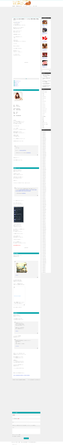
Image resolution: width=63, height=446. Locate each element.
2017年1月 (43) (44, 258)
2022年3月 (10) (44, 183)
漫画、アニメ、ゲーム (45, 122)
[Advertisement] (31, 11)
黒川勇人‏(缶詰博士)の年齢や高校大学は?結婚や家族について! (44, 34)
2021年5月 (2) (44, 198)
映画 (43, 119)
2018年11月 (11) (44, 227)
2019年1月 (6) (44, 224)
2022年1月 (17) (44, 186)
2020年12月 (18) (44, 204)
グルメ (43, 99)
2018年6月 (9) (44, 235)
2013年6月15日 (29, 152)
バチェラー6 (44, 107)
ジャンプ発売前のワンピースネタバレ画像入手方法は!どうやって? (44, 42)
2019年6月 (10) (44, 218)
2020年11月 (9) (44, 206)
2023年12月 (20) (44, 152)
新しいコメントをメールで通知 (16, 434)
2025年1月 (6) (44, 137)
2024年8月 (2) (44, 143)
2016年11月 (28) (44, 261)
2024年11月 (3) (44, 140)
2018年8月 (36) (44, 232)
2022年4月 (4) (44, 181)
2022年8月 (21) (44, 175)
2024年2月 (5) (44, 149)
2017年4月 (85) (44, 253)
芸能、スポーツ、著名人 (17, 22)
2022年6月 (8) (44, 178)
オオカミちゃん (44, 96)
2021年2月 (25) (44, 201)
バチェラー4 (44, 104)
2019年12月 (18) (44, 209)
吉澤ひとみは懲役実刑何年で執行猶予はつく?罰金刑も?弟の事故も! (21, 375)
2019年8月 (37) (44, 215)
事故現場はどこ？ (17, 85)
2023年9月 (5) (44, 157)
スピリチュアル (44, 101)
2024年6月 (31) (44, 146)
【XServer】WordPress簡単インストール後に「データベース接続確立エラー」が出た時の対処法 (46, 75)
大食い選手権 (44, 116)
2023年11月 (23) (44, 154)
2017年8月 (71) (44, 247)
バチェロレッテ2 (44, 110)
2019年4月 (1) (44, 221)
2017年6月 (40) (44, 250)
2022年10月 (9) (44, 172)
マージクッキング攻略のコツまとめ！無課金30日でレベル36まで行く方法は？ (46, 78)
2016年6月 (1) (44, 267)
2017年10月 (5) (44, 244)
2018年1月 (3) (44, 241)
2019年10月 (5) (44, 212)
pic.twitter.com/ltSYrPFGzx (23, 150)
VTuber (43, 93)
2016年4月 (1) (44, 270)
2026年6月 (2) (44, 131)
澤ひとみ (15, 304)
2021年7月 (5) (44, 195)
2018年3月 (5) (44, 238)
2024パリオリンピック (45, 90)
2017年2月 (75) (44, 256)
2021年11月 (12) (44, 189)
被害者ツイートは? (17, 82)
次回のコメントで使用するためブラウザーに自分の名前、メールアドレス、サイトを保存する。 (24, 425)
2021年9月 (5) (44, 192)
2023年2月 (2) (44, 166)
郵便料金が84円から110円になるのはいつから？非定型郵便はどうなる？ (44, 66)
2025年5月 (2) (44, 134)
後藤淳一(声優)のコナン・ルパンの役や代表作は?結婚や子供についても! (44, 50)
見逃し (43, 125)
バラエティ (44, 113)
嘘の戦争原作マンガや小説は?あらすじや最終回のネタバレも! (44, 58)
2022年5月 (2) (44, 180)
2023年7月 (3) (44, 160)
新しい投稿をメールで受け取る (16, 436)
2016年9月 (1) (44, 264)
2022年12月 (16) (44, 169)
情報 (14, 22)
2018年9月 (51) (44, 230)
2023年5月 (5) (44, 163)
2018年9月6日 (24, 193)
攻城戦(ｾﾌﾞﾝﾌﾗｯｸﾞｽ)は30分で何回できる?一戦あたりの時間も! (44, 26)
